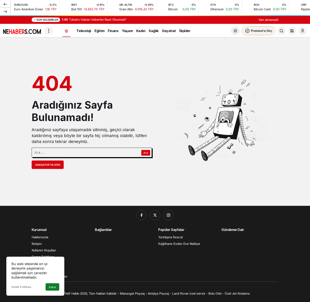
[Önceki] (5, 4)
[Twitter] (155, 215)
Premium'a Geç (261, 30)
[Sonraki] (5, 11)
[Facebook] (141, 215)
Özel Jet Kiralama (237, 293)
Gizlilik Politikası (21, 287)
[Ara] (281, 31)
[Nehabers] (22, 30)
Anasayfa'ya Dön (47, 164)
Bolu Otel (214, 293)
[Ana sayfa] (66, 31)
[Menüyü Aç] (48, 31)
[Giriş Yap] (302, 31)
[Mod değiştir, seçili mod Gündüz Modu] (235, 31)
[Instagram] (168, 215)
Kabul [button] (52, 287)
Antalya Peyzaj (158, 293)
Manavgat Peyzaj (132, 293)
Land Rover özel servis (189, 293)
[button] (292, 31)
